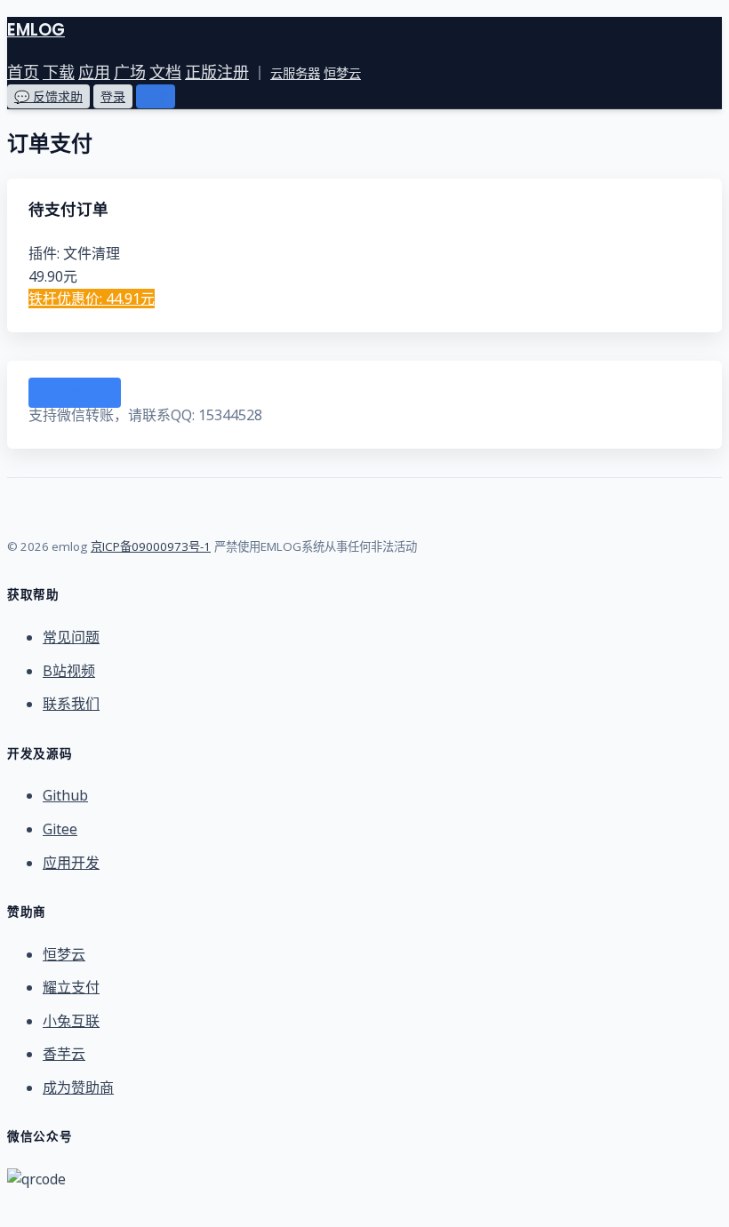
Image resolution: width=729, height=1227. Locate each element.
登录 (112, 96)
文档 (165, 72)
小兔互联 (71, 1021)
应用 (94, 72)
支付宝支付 (74, 392)
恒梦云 (342, 73)
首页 (23, 72)
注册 (155, 96)
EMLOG (36, 30)
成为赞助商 (78, 1087)
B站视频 (69, 671)
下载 (59, 72)
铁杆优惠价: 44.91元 (91, 298)
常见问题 (71, 637)
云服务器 (295, 73)
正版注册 (217, 72)
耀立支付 (71, 987)
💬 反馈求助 (48, 96)
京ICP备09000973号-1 (151, 546)
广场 (130, 72)
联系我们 (71, 703)
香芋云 (64, 1054)
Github (65, 795)
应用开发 (71, 862)
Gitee (60, 829)
